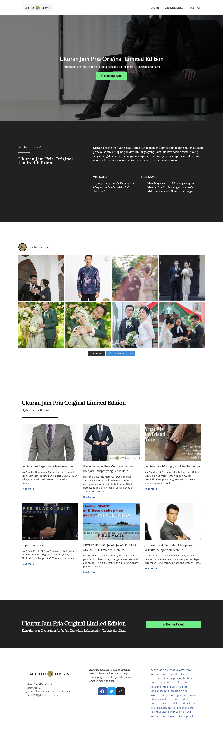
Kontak (195, 7)
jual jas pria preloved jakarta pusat (172, 716)
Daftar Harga (175, 7)
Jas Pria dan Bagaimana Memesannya (47, 466)
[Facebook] (102, 691)
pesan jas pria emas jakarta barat (171, 670)
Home (155, 7)
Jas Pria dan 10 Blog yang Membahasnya (172, 466)
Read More (28, 488)
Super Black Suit (33, 545)
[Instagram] (120, 691)
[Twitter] (111, 691)
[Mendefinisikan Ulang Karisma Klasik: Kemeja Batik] (88, 278)
